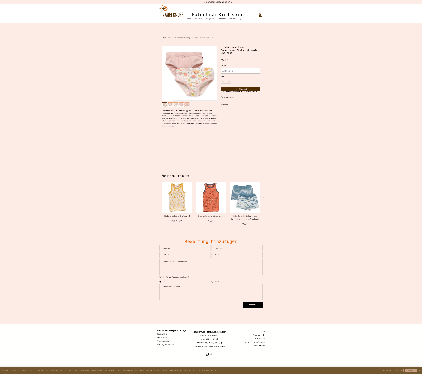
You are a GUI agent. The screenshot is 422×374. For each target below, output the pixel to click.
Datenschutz (259, 335)
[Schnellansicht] (177, 197)
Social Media (259, 345)
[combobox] (240, 71)
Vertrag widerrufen (166, 344)
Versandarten (163, 341)
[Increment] (229, 81)
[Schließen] (419, 370)
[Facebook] (211, 354)
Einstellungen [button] (386, 370)
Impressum (259, 338)
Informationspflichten (255, 342)
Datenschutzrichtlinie (209, 370)
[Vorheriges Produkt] (158, 197)
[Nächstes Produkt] (263, 197)
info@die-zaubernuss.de (213, 346)
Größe (224, 65)
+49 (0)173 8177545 (213, 342)
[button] (260, 15)
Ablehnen (398, 370)
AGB (262, 331)
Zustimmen (411, 370)
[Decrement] (222, 81)
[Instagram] (207, 354)
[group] (211, 203)
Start (164, 38)
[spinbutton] (226, 81)
